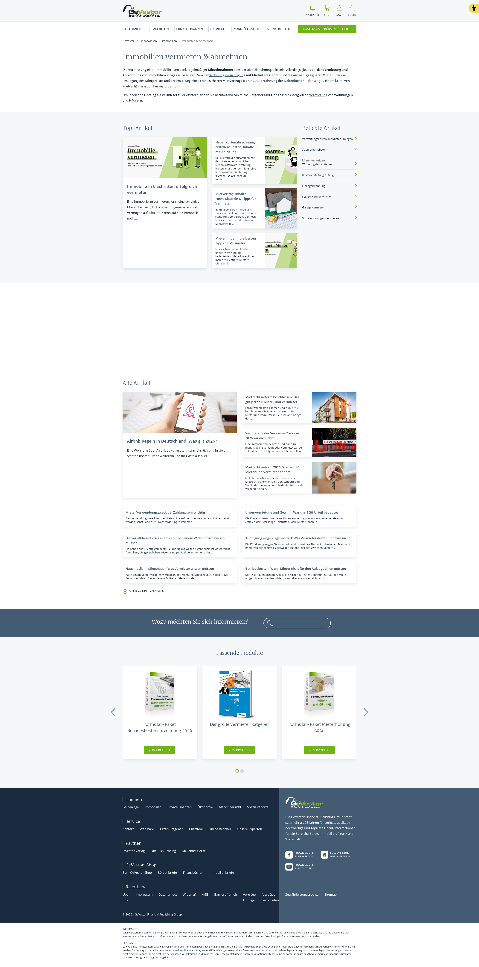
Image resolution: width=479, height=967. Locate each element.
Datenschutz (168, 894)
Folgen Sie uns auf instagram (340, 854)
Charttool (196, 829)
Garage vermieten (313, 207)
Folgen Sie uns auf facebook (304, 854)
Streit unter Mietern (314, 149)
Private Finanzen (189, 29)
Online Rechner (220, 829)
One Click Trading (163, 851)
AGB (205, 894)
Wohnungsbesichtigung (227, 75)
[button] (474, 8)
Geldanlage (134, 29)
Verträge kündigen (250, 897)
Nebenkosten (294, 80)
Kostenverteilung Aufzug (318, 175)
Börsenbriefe (167, 872)
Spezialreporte (279, 29)
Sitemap (331, 894)
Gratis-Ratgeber (171, 829)
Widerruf (189, 894)
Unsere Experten (249, 829)
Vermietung (318, 95)
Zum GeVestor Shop (137, 872)
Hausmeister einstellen (317, 197)
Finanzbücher (193, 872)
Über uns (126, 897)
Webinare (147, 829)
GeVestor (128, 41)
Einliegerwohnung (313, 186)
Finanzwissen (148, 41)
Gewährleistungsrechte (302, 894)
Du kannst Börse (194, 851)
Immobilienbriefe (221, 872)
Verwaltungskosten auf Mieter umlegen (327, 139)
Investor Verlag (134, 851)
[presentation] (113, 712)
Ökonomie (218, 29)
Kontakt (128, 829)
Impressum (144, 894)
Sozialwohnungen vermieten (320, 218)
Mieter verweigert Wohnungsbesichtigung (317, 162)
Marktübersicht (247, 29)
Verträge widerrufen (271, 897)
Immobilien (160, 29)
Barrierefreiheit (225, 894)
